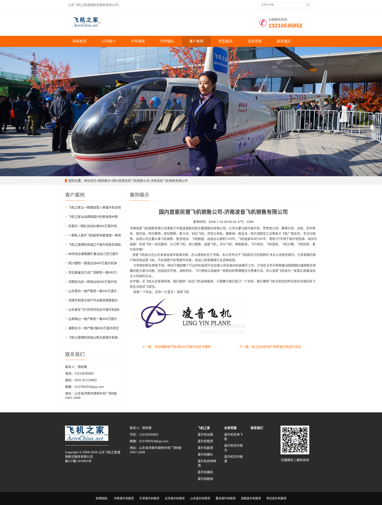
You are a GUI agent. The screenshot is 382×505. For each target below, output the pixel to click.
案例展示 (104, 180)
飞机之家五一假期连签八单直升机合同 (94, 207)
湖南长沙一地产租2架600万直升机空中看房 (98, 328)
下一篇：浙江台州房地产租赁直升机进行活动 (270, 346)
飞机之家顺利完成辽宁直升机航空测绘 (94, 244)
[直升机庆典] (191, 111)
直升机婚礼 (205, 454)
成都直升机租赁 (251, 498)
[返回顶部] (372, 128)
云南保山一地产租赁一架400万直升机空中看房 (100, 319)
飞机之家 (204, 428)
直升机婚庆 (205, 472)
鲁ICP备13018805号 (78, 461)
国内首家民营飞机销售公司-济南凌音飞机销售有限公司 (150, 180)
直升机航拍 (205, 478)
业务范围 (255, 41)
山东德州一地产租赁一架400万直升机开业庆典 (100, 291)
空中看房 (138, 41)
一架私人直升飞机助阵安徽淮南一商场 (94, 235)
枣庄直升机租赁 (276, 498)
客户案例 (196, 41)
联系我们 (284, 41)
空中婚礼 (167, 41)
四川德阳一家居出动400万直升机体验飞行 (97, 263)
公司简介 (109, 41)
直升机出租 (205, 434)
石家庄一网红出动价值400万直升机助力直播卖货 (102, 226)
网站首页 (80, 41)
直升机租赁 (205, 441)
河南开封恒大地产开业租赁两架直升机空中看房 (100, 300)
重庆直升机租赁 (226, 498)
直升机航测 (205, 448)
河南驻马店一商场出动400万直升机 (92, 281)
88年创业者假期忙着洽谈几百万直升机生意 (98, 254)
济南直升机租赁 (124, 498)
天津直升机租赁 (149, 498)
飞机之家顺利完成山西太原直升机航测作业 (97, 337)
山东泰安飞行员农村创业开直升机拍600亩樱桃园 (102, 309)
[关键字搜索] (308, 3)
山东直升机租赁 (200, 498)
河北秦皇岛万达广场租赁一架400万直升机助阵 (100, 272)
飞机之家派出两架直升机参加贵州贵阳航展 (97, 216)
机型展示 (225, 41)
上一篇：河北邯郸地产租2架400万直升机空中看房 (176, 346)
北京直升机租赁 (175, 498)
